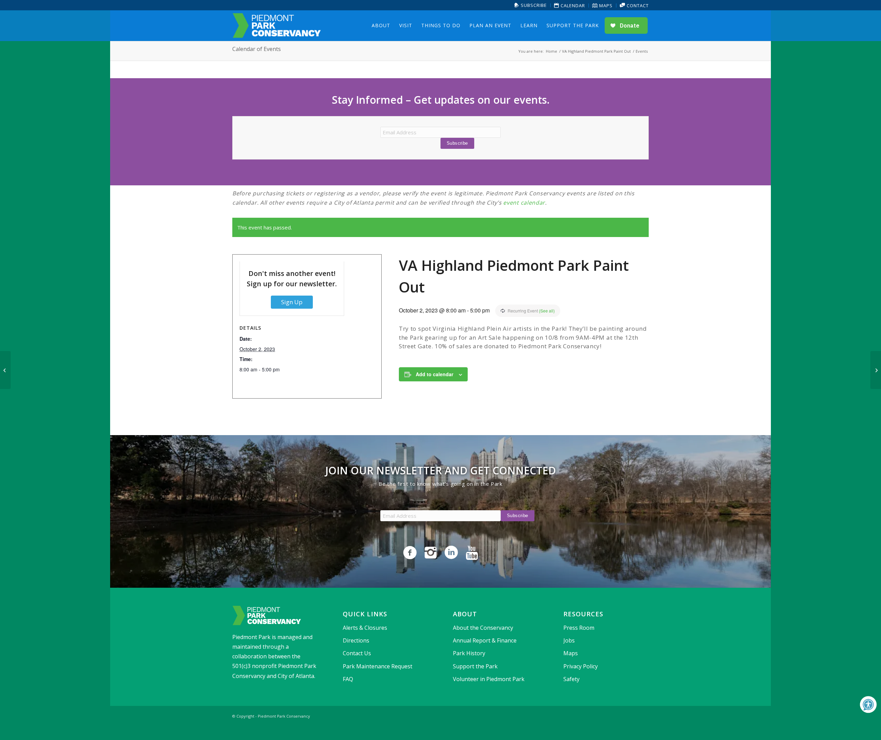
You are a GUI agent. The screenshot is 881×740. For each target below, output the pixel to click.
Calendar (572, 5)
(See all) (547, 311)
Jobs (569, 640)
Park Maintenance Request (377, 666)
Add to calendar (434, 374)
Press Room (578, 627)
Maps (605, 5)
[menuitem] (531, 5)
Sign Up (291, 302)
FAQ (348, 679)
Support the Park (475, 666)
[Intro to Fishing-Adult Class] (5, 370)
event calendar (524, 202)
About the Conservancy (483, 627)
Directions (356, 640)
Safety (571, 679)
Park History (469, 653)
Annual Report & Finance (485, 640)
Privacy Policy (580, 666)
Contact (637, 5)
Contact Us (357, 653)
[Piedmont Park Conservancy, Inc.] (276, 25)
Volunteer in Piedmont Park (488, 679)
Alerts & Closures (365, 627)
